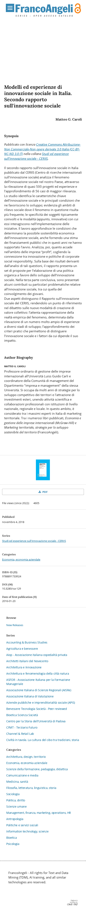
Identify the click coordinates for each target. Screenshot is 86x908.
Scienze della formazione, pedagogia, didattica (37, 769)
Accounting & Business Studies (26, 642)
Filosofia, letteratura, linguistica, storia (31, 788)
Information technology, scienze (27, 831)
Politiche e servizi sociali (22, 825)
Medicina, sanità (17, 782)
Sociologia (13, 794)
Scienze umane (16, 806)
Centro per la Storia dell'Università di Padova (36, 721)
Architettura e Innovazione (24, 667)
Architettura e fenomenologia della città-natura (37, 673)
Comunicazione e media (22, 775)
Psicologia (12, 844)
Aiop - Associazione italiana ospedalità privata (36, 655)
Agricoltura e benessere (22, 649)
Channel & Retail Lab (20, 734)
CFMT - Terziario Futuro (21, 727)
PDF (45, 492)
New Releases (14, 625)
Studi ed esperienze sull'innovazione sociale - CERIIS (34, 541)
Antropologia (14, 819)
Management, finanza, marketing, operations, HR (38, 813)
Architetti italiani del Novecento (27, 661)
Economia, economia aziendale (21, 559)
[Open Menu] (10, 8)
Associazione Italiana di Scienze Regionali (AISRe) (38, 690)
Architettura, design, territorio (26, 757)
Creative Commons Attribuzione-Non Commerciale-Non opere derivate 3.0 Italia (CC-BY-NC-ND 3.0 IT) (42, 149)
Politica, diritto (15, 800)
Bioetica (11, 838)
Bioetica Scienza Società (22, 715)
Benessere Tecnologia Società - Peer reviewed (36, 709)
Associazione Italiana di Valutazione (29, 696)
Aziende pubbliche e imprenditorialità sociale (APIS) (40, 702)
